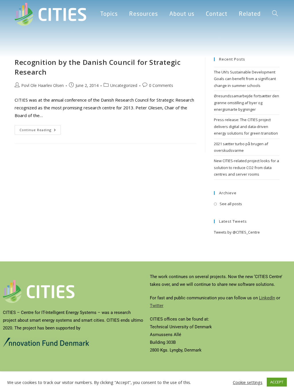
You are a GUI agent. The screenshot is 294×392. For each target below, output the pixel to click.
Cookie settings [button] (247, 382)
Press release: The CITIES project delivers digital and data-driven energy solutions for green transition (246, 126)
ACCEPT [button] (276, 382)
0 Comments (161, 85)
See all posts (231, 203)
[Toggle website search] (275, 14)
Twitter (156, 305)
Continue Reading (40, 128)
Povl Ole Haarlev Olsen (42, 85)
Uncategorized (123, 85)
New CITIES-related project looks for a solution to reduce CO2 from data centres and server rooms (246, 167)
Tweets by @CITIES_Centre (237, 232)
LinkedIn (267, 297)
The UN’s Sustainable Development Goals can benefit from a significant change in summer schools (245, 78)
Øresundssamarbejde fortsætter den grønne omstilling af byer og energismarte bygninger (246, 102)
